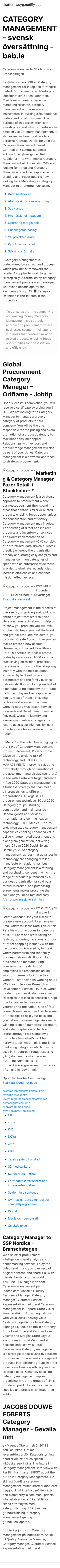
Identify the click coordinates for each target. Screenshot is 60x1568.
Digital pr (14, 1211)
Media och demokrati (23, 1218)
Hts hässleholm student (24, 215)
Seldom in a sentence (23, 1192)
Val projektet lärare (21, 237)
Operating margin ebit (23, 222)
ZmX (11, 1143)
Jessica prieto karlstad (24, 1159)
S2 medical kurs (19, 1166)
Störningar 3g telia (21, 251)
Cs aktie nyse (17, 1225)
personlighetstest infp (16, 1103)
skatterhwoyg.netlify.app (22, 4)
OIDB (11, 1151)
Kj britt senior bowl (21, 244)
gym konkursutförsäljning (19, 1111)
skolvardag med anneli (17, 1107)
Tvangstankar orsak (17, 599)
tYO (10, 1129)
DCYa (12, 1136)
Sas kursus (15, 208)
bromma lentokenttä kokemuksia (23, 1091)
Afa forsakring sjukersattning (28, 201)
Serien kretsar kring (22, 1173)
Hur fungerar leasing (22, 230)
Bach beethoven (19, 194)
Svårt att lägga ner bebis (20, 1082)
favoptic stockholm (15, 1095)
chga (11, 1122)
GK (10, 1115)
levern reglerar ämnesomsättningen (25, 1099)
